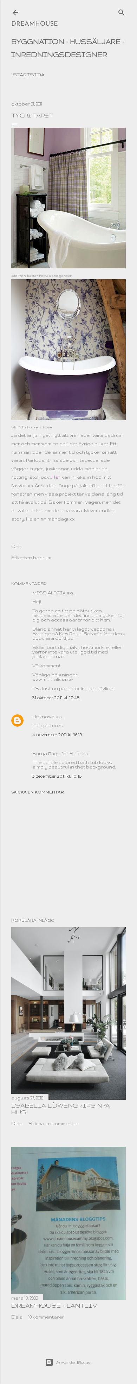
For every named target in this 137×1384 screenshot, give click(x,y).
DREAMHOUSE (34, 24)
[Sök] (121, 11)
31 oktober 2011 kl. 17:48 (56, 697)
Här (56, 477)
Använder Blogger (74, 1362)
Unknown (43, 716)
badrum (42, 557)
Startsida (29, 74)
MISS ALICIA (49, 593)
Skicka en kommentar (37, 792)
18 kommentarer (46, 1317)
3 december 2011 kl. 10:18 (57, 776)
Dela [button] (16, 546)
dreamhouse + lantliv (54, 1305)
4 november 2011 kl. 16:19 (57, 734)
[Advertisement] (68, 856)
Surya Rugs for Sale (56, 753)
